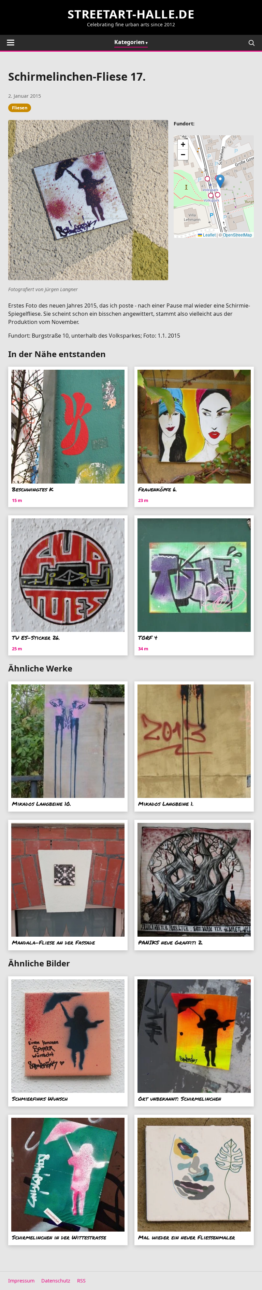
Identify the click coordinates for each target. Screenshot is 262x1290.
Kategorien (129, 42)
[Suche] (251, 42)
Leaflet (209, 234)
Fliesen (19, 108)
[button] (220, 181)
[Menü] (10, 42)
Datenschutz (55, 1280)
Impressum (21, 1280)
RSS (81, 1280)
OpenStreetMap (237, 234)
